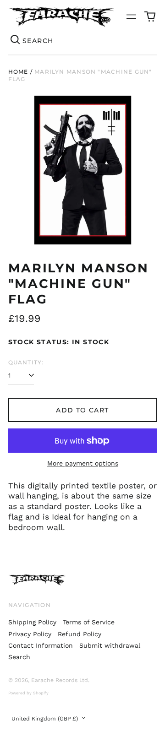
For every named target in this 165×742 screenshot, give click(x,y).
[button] (150, 17)
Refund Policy (79, 634)
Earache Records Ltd (59, 680)
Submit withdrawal (109, 645)
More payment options (82, 463)
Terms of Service (89, 622)
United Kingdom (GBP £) (45, 718)
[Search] (15, 40)
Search (19, 657)
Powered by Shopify (28, 693)
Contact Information (40, 645)
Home (18, 71)
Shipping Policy (32, 622)
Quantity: (26, 362)
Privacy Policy (29, 634)
